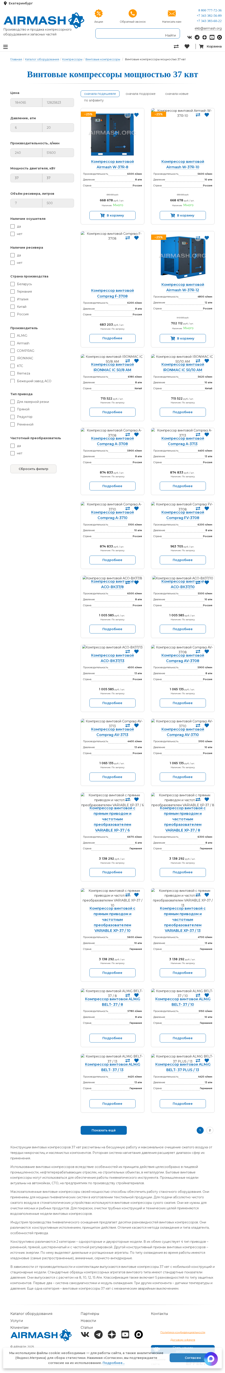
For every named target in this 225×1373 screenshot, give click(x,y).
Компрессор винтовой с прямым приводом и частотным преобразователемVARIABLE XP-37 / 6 (112, 819)
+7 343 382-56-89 (209, 15)
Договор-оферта (183, 1339)
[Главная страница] (44, 20)
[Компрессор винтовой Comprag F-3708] (112, 260)
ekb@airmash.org (208, 28)
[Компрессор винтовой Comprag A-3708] (112, 433)
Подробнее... (114, 1363)
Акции (98, 21)
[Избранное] (190, 46)
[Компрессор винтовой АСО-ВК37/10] (182, 578)
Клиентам (19, 1327)
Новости (88, 1321)
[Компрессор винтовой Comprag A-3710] (112, 507)
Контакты (159, 1314)
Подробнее (112, 338)
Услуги (16, 1321)
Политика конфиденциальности (182, 1332)
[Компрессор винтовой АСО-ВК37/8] (112, 578)
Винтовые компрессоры (102, 59)
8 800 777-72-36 (210, 10)
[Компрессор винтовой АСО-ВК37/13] (112, 650)
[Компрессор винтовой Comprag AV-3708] (182, 650)
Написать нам (171, 21)
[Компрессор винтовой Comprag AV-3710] (182, 724)
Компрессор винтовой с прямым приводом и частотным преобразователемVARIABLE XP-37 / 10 (112, 919)
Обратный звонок (133, 21)
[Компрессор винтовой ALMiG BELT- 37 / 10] (182, 994)
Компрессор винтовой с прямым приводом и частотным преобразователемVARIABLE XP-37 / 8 (183, 819)
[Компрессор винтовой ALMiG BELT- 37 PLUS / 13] (182, 1059)
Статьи (87, 1327)
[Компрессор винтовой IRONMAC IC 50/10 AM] (182, 359)
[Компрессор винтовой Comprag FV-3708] (182, 507)
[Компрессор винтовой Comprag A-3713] (182, 433)
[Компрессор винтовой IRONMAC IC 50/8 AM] (112, 359)
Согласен (193, 1358)
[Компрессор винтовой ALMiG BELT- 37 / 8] (112, 994)
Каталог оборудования (42, 59)
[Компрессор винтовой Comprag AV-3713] (112, 724)
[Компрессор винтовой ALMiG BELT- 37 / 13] (112, 1059)
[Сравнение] (179, 46)
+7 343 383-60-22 (209, 21)
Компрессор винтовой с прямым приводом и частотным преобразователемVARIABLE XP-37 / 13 (183, 919)
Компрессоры (72, 59)
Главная (16, 59)
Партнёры (90, 1314)
